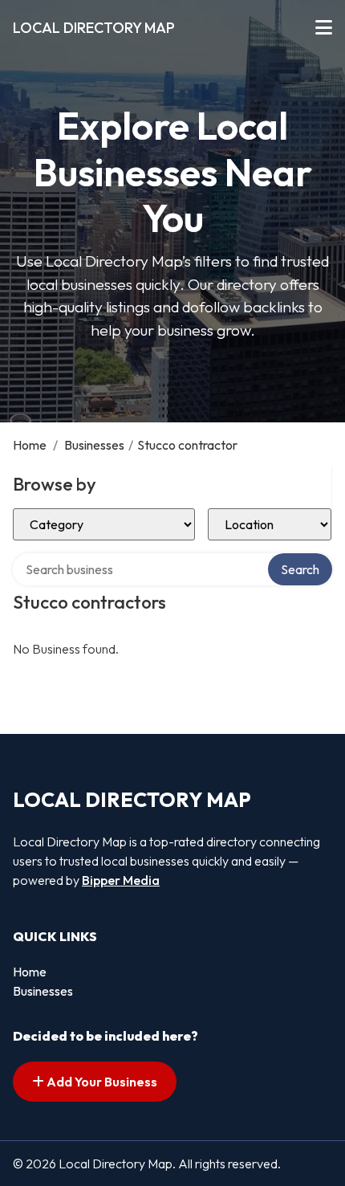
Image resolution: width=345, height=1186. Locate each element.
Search (300, 569)
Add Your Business (100, 1082)
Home (30, 445)
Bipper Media (121, 880)
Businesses (94, 445)
